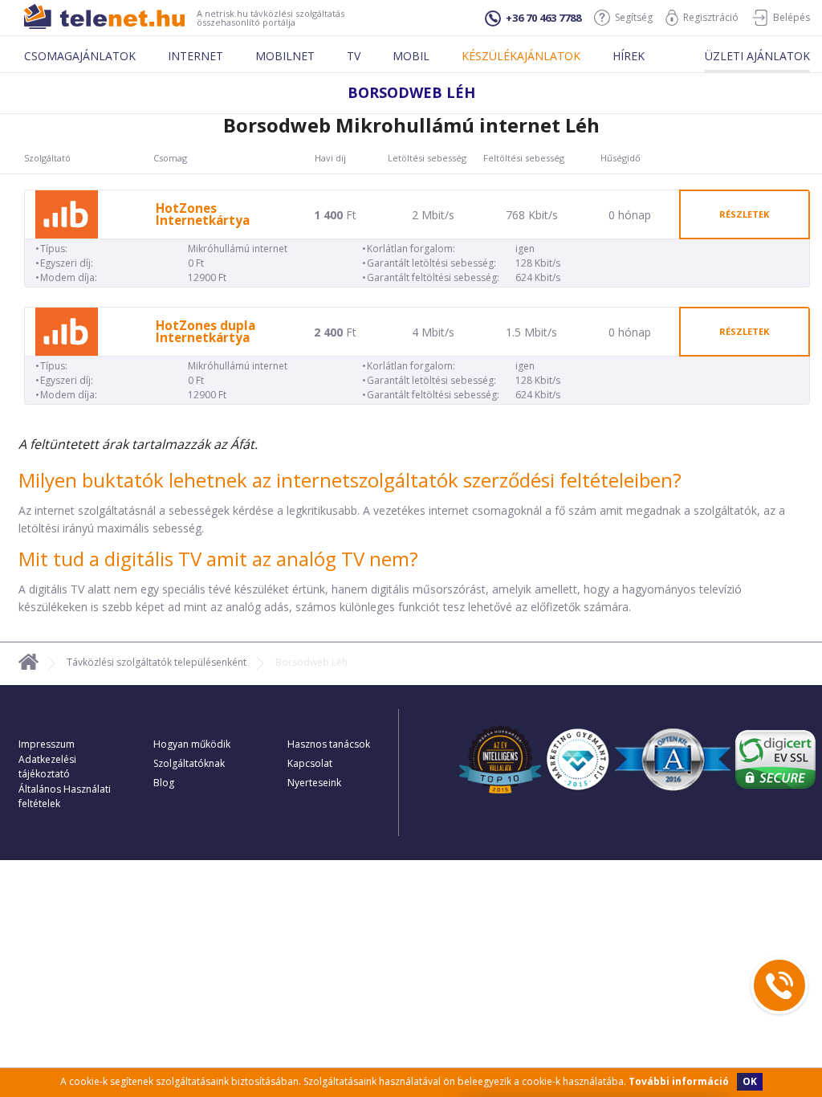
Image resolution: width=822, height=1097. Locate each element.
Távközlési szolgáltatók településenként (156, 662)
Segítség (634, 17)
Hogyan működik (191, 744)
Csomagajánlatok (80, 55)
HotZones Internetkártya (203, 214)
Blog (163, 782)
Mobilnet (285, 55)
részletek (744, 214)
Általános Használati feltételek (64, 796)
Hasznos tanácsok (328, 744)
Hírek (628, 55)
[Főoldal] (28, 664)
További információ (679, 1081)
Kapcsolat (309, 763)
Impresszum (46, 744)
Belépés (791, 17)
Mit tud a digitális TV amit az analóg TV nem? (218, 558)
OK (750, 1081)
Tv (353, 55)
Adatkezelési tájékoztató (47, 766)
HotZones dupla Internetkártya (205, 332)
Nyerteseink (314, 782)
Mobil (411, 55)
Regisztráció (711, 17)
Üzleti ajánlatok (757, 55)
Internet (195, 55)
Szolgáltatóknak (189, 763)
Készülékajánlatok (521, 55)
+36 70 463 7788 (543, 17)
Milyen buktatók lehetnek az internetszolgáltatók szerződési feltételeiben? (350, 480)
